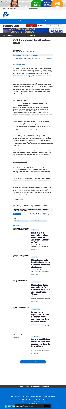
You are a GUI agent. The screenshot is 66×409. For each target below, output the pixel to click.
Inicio (6, 20)
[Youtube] (11, 26)
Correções (33, 396)
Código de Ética (26, 396)
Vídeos (42, 20)
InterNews (12, 20)
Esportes (35, 20)
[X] (12, 26)
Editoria (8, 35)
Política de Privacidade (16, 396)
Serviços (20, 20)
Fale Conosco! (11, 406)
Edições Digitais (49, 20)
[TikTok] (14, 26)
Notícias (12, 35)
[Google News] (48, 214)
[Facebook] (7, 26)
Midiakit (58, 20)
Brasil (33, 35)
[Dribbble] (16, 26)
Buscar (59, 25)
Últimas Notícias (46, 396)
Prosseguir (47, 405)
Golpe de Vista (28, 20)
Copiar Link (17, 213)
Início (4, 35)
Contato (6, 22)
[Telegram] (9, 26)
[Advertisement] (33, 375)
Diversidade (39, 396)
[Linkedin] (18, 26)
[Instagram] (3, 26)
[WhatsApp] (6, 406)
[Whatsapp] (5, 26)
